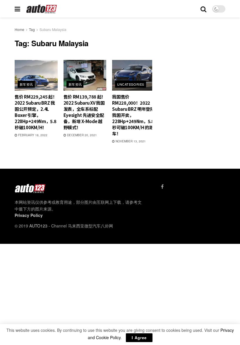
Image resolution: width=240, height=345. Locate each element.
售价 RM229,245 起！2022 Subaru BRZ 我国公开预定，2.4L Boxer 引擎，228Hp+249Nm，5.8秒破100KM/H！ (36, 112)
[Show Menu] (17, 9)
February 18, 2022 (32, 135)
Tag (32, 29)
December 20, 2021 (81, 135)
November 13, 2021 (130, 141)
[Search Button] (203, 9)
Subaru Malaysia (53, 29)
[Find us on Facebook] (162, 186)
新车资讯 (26, 84)
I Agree (139, 337)
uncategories (130, 84)
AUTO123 (38, 226)
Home (19, 29)
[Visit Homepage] (41, 9)
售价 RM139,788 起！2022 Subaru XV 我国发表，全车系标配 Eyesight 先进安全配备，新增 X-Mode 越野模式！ (85, 112)
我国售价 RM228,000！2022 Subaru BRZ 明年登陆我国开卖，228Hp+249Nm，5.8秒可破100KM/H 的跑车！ (133, 115)
